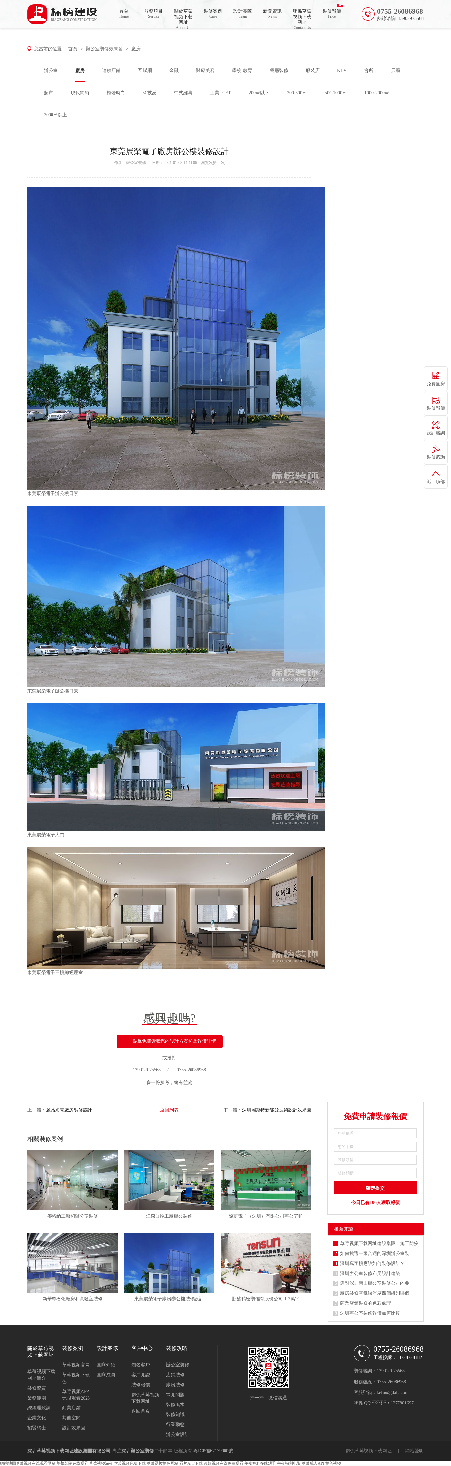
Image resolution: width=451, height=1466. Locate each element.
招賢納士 (36, 1427)
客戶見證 (140, 1374)
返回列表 (169, 1110)
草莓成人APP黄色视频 (321, 1463)
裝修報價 (332, 14)
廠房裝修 (175, 1384)
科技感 (149, 92)
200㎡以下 (259, 92)
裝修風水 (175, 1404)
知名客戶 (140, 1364)
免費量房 (436, 383)
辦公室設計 (177, 1434)
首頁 (124, 14)
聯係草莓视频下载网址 (302, 18)
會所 (368, 70)
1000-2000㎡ (376, 92)
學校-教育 (242, 70)
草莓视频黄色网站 (162, 1463)
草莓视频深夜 (101, 1463)
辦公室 (51, 70)
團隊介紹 (106, 1364)
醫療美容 (205, 70)
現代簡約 (80, 92)
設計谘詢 (436, 432)
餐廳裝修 (279, 70)
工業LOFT (220, 92)
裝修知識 (175, 1414)
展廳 (395, 70)
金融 (174, 70)
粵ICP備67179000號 (213, 1450)
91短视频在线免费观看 (223, 1463)
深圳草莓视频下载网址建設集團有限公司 (69, 1450)
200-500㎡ (297, 92)
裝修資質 (36, 1388)
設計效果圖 (73, 1427)
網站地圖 (8, 1463)
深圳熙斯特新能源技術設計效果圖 (276, 1110)
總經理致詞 (39, 1407)
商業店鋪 (71, 1407)
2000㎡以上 (55, 114)
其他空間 (71, 1417)
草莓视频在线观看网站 (35, 1463)
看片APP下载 (191, 1463)
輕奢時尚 (116, 92)
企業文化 (36, 1417)
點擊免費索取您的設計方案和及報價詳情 (174, 1041)
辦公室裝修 (136, 162)
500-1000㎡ (336, 92)
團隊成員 (106, 1374)
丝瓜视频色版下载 (130, 1463)
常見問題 (175, 1394)
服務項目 (153, 14)
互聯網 (145, 70)
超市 (48, 92)
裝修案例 (213, 14)
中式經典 (183, 92)
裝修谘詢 (436, 457)
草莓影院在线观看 (72, 1463)
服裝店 (313, 70)
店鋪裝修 (175, 1374)
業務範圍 (36, 1398)
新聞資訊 (272, 14)
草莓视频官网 (76, 1364)
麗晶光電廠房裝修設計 (69, 1110)
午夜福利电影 (289, 1463)
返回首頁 (140, 1411)
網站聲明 (414, 1450)
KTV (342, 70)
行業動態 (175, 1424)
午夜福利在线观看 (260, 1463)
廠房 (136, 48)
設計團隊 (242, 14)
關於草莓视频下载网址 (183, 18)
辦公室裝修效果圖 (104, 48)
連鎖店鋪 (111, 70)
